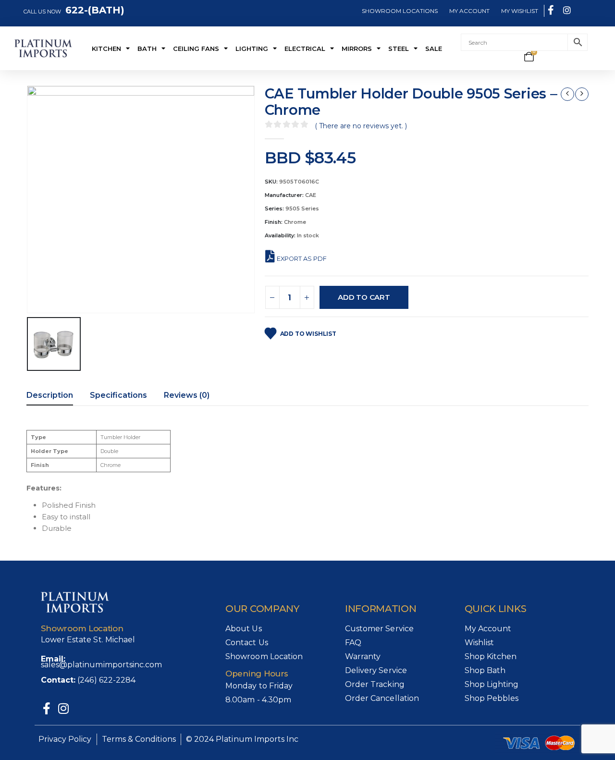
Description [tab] (49, 395)
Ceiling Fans (196, 48)
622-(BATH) (93, 10)
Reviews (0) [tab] (186, 395)
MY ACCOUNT (469, 10)
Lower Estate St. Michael (88, 639)
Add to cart (364, 297)
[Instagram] (64, 708)
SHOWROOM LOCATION (398, 10)
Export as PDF (302, 258)
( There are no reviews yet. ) (361, 126)
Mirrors (357, 48)
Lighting (251, 48)
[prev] (567, 94)
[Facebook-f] (47, 708)
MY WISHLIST (519, 10)
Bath (147, 48)
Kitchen (106, 48)
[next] (582, 94)
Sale (433, 48)
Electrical (304, 48)
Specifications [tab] (118, 395)
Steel (398, 48)
